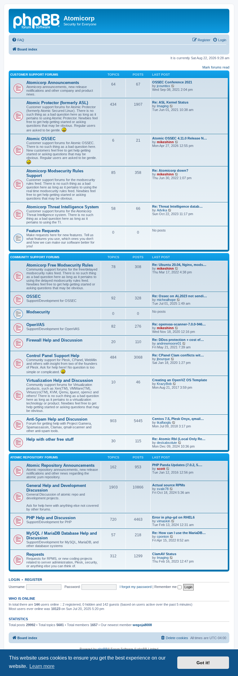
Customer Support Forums (34, 74)
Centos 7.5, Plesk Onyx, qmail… (178, 419)
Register (33, 579)
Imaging (163, 106)
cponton (163, 536)
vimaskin (163, 521)
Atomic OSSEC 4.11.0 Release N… (179, 138)
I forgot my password (136, 587)
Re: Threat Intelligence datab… (177, 206)
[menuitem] (18, 40)
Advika (162, 210)
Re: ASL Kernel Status (170, 102)
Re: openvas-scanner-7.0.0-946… (179, 324)
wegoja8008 (142, 625)
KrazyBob (164, 384)
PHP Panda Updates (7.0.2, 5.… (177, 465)
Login (14, 579)
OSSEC (33, 296)
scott (161, 469)
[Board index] (37, 20)
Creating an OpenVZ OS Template (179, 380)
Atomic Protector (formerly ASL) (57, 102)
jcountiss (163, 86)
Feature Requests (43, 230)
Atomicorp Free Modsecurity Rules (59, 265)
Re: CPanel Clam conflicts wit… (178, 355)
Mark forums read (215, 67)
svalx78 (163, 489)
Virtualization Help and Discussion (59, 380)
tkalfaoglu (164, 422)
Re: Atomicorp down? (170, 170)
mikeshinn (165, 142)
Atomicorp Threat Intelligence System (62, 207)
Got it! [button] (203, 662)
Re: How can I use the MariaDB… (179, 533)
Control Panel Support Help (52, 355)
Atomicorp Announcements (52, 82)
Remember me (166, 587)
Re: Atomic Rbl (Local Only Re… (178, 439)
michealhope (166, 300)
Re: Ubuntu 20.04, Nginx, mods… (179, 265)
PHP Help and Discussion (51, 517)
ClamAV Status (164, 554)
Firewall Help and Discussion (54, 340)
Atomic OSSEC (40, 138)
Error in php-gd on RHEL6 (173, 517)
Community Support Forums (35, 257)
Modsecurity (38, 312)
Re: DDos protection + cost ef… (178, 340)
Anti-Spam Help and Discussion (56, 419)
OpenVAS (35, 324)
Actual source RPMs (168, 485)
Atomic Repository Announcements (60, 465)
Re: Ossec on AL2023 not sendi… (179, 296)
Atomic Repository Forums (34, 457)
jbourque (163, 359)
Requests (35, 554)
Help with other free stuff (49, 439)
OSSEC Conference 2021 (172, 82)
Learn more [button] (42, 666)
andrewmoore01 (169, 343)
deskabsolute (167, 442)
